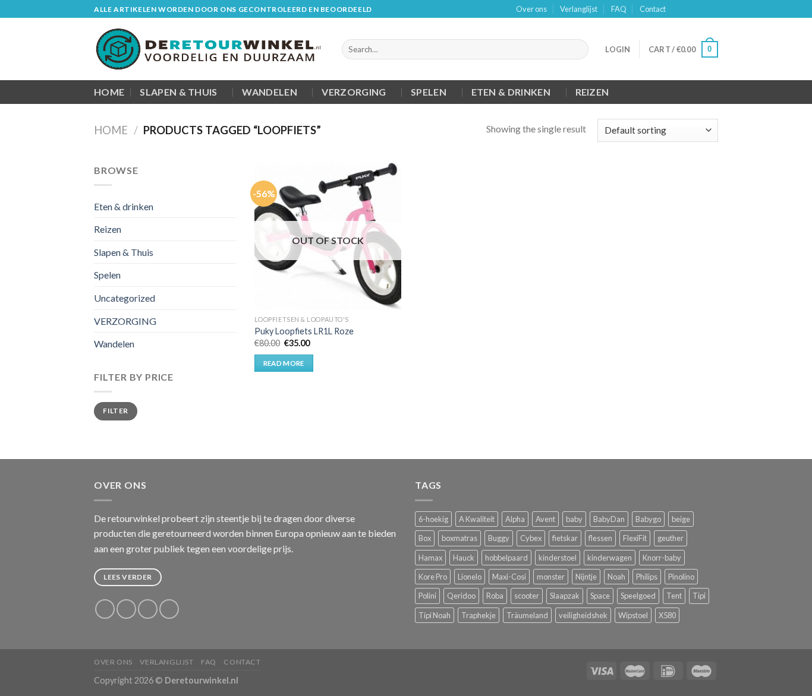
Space (600, 595)
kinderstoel (558, 557)
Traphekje (478, 615)
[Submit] (577, 49)
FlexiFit (635, 538)
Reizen (592, 91)
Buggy (498, 538)
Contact (653, 9)
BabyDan (609, 519)
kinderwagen (609, 557)
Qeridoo (461, 595)
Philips (646, 576)
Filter (115, 410)
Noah (616, 576)
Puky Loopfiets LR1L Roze (304, 331)
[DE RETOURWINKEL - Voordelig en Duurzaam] (209, 49)
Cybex (531, 538)
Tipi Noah (434, 615)
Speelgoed (638, 595)
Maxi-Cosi (509, 576)
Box (424, 538)
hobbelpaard (506, 557)
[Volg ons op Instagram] (689, 9)
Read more (283, 363)
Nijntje (586, 576)
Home (109, 91)
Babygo (648, 519)
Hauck (463, 557)
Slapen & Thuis (178, 91)
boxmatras (459, 538)
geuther (670, 538)
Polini (427, 595)
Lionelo (469, 576)
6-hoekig (433, 519)
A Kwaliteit (477, 519)
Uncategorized (124, 297)
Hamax (430, 557)
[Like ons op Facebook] (678, 9)
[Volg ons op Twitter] (700, 9)
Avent (545, 519)
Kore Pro (432, 576)
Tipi (699, 595)
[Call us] (169, 609)
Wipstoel (633, 615)
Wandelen (269, 91)
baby (574, 519)
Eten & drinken (510, 91)
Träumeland (527, 615)
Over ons (531, 9)
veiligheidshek (583, 615)
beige (681, 519)
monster (551, 576)
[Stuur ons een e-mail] (712, 9)
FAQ (619, 9)
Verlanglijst (578, 9)
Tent (674, 595)
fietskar (565, 538)
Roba (494, 595)
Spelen (428, 91)
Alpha (515, 519)
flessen (600, 538)
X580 (667, 615)
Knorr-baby (662, 557)
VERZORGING (354, 91)
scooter (526, 595)
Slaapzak (565, 595)
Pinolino (681, 576)
